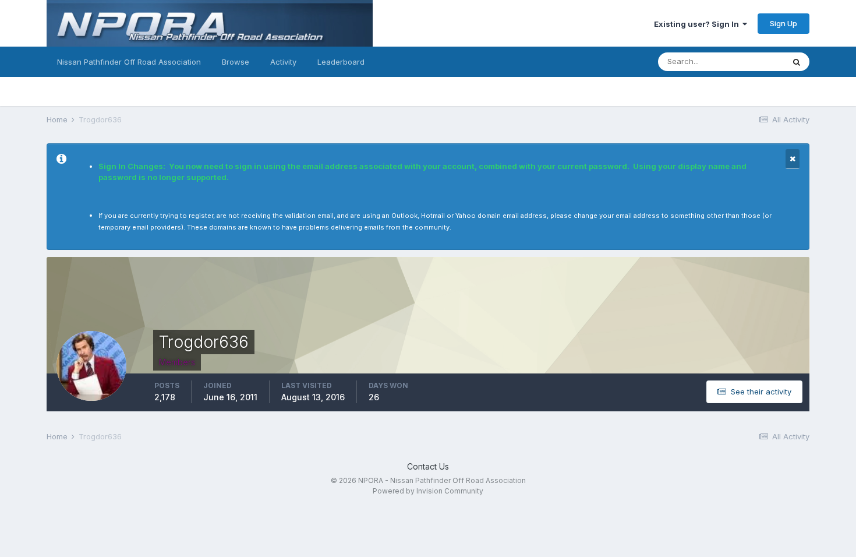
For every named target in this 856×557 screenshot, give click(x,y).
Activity (283, 61)
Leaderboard (341, 61)
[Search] (796, 61)
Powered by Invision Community (428, 491)
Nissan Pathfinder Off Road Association (129, 61)
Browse (235, 61)
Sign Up (783, 23)
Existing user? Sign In (698, 24)
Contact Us (428, 466)
